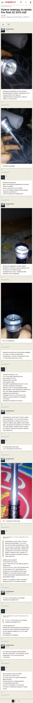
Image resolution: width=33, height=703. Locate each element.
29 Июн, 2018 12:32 (24, 17)
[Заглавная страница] (10, 1)
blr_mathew (15, 537)
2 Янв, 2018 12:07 (5, 695)
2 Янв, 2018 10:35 (5, 347)
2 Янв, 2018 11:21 (5, 407)
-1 (6, 176)
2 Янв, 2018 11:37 (5, 527)
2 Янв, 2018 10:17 (5, 172)
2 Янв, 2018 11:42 (5, 606)
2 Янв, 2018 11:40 (5, 587)
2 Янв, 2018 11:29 (5, 436)
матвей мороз (10, 29)
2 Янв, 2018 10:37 (5, 364)
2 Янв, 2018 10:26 (5, 200)
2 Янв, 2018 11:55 (5, 663)
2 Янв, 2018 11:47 (5, 641)
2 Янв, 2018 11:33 (5, 455)
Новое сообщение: (7, 17)
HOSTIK (15, 17)
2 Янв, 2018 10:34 (5, 279)
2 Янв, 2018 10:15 (5, 105)
